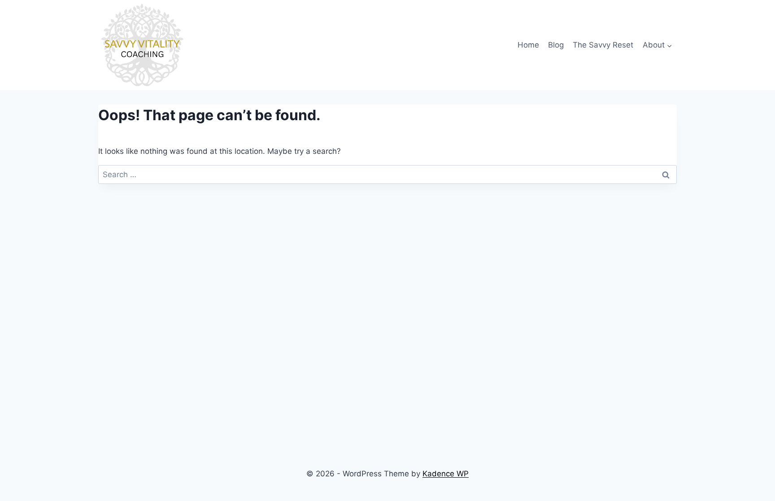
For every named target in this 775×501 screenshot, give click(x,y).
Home (528, 44)
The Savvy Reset (603, 44)
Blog (556, 44)
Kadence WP (445, 473)
